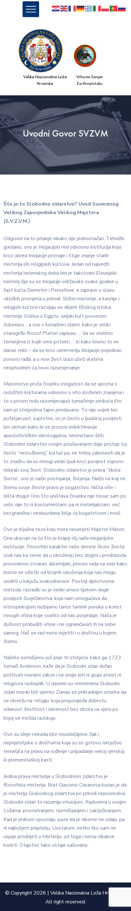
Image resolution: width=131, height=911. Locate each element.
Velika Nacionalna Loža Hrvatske (86, 892)
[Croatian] (56, 8)
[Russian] (122, 8)
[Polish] (105, 8)
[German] (81, 8)
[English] (64, 8)
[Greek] (89, 8)
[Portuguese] (114, 8)
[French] (72, 8)
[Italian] (97, 8)
